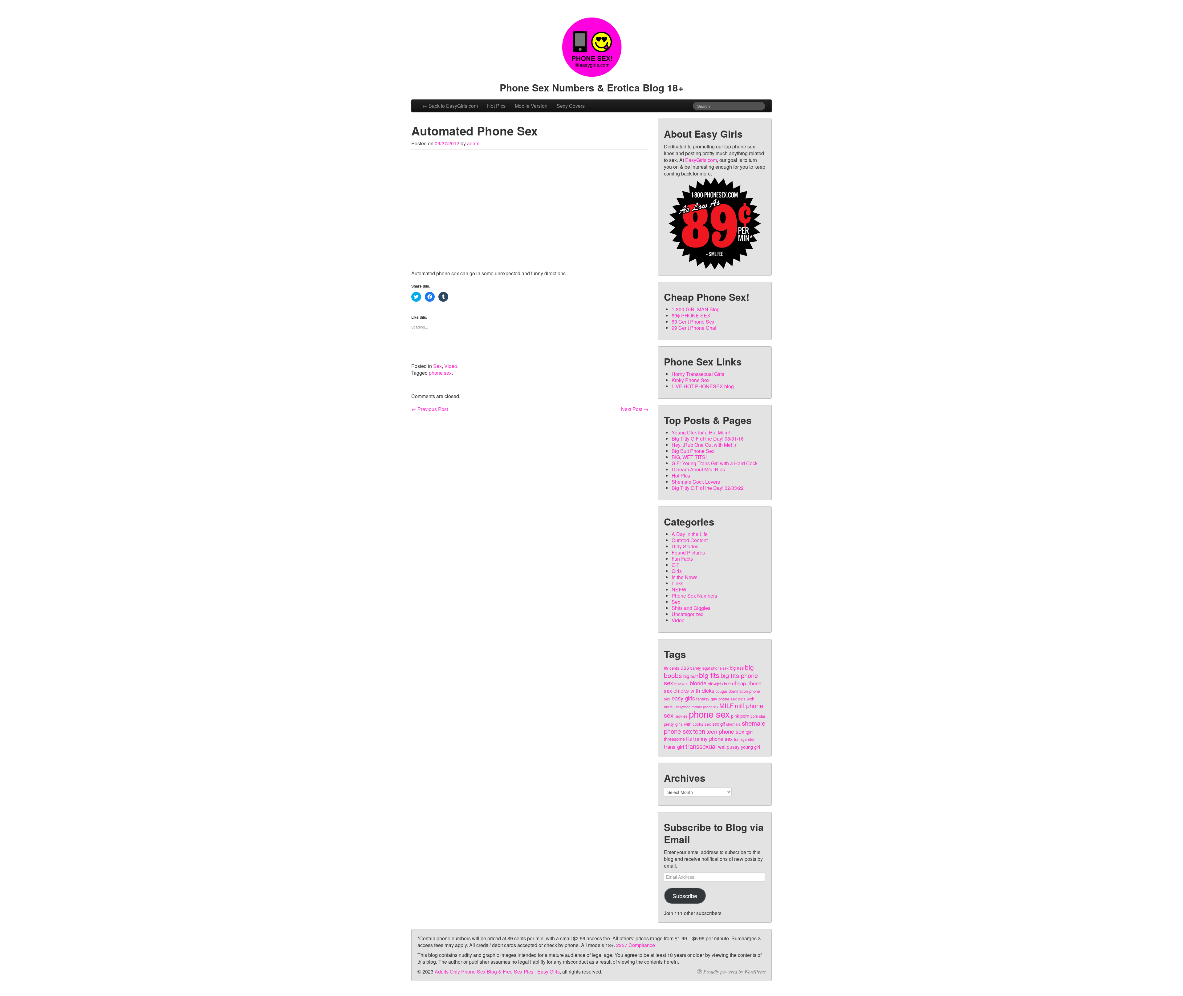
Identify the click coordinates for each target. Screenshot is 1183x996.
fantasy (702, 699)
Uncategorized (688, 614)
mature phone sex (705, 706)
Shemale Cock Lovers (696, 481)
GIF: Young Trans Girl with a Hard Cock (715, 463)
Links (677, 583)
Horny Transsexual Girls (698, 373)
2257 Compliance (635, 945)
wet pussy (729, 746)
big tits (709, 675)
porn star (757, 716)
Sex (437, 365)
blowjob (715, 683)
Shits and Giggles (691, 607)
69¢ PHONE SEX (691, 315)
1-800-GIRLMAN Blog (696, 309)
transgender (744, 739)
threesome (674, 739)
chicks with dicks (693, 690)
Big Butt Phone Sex (693, 450)
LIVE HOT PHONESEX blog (703, 386)
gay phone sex (724, 699)
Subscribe (685, 896)
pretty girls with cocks (683, 724)
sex (708, 724)
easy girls (683, 698)
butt (727, 684)
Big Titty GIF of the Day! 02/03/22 (708, 487)
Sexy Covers (571, 105)
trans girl (674, 746)
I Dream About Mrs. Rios (698, 469)
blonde (698, 683)
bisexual (681, 683)
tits (689, 738)
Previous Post (429, 409)
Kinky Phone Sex (690, 380)
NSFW (679, 589)
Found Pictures (688, 552)
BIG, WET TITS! (689, 457)
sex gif (718, 723)
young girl (750, 747)
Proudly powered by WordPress (734, 971)
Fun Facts (682, 558)
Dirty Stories (685, 546)
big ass (737, 667)
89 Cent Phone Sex (693, 321)
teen (699, 731)
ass (685, 667)
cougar (721, 691)
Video (450, 365)
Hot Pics (496, 105)
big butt (690, 676)
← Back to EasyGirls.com (450, 105)
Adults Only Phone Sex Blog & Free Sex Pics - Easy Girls (497, 971)
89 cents (671, 668)
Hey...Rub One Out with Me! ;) (704, 444)
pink (735, 716)
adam (473, 143)
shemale (733, 724)
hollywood (683, 706)
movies (681, 716)
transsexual (701, 746)
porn (744, 715)
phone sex (440, 372)
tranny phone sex (713, 738)
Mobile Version (531, 105)
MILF (726, 705)
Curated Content (690, 540)
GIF (676, 564)
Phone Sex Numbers (694, 595)
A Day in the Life (690, 534)
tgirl (749, 732)
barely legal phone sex (709, 668)
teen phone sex (725, 731)
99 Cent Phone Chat (694, 327)
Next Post (634, 409)
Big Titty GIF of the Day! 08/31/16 (708, 438)
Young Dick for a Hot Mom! (701, 432)
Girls (677, 571)
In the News (684, 577)
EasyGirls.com (701, 159)
